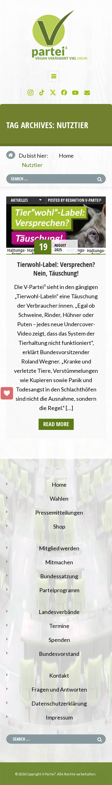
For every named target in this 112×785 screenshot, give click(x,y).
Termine (59, 625)
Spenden (59, 639)
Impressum (59, 717)
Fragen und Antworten (59, 689)
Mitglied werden (59, 548)
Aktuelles (19, 200)
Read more (56, 424)
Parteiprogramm (59, 590)
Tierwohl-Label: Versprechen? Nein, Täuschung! (56, 269)
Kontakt (59, 675)
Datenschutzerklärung (59, 703)
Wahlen (59, 498)
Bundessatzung (59, 576)
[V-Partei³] (56, 59)
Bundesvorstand (59, 653)
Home (66, 155)
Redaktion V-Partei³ (83, 200)
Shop (59, 526)
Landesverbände (59, 611)
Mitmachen (59, 562)
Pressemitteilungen (59, 512)
